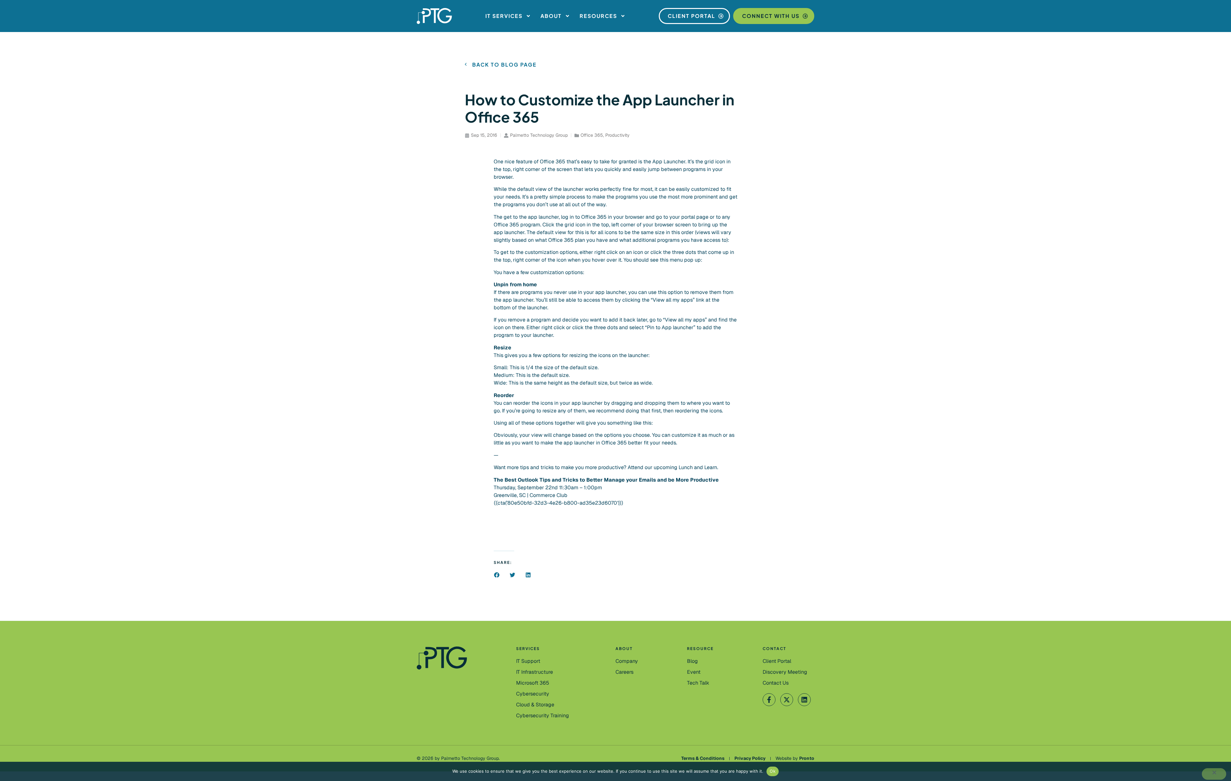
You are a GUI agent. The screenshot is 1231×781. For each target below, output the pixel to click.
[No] (1214, 774)
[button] (497, 575)
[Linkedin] (804, 699)
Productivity (617, 135)
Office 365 (592, 135)
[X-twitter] (786, 699)
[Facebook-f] (769, 699)
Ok (772, 771)
